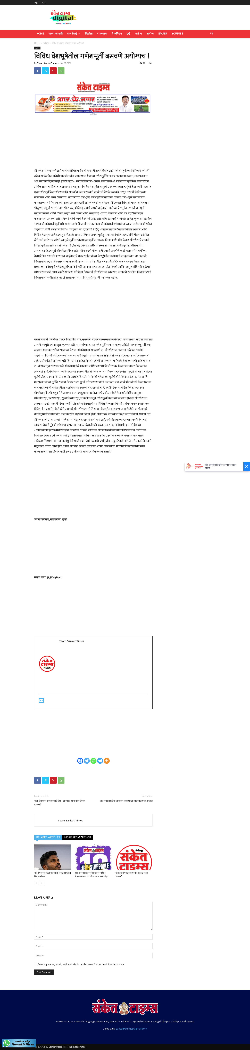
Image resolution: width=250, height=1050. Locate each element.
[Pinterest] (53, 70)
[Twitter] (45, 70)
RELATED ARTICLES (48, 837)
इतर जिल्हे (72, 33)
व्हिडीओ (89, 33)
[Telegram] (100, 761)
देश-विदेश (117, 33)
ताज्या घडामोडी (55, 33)
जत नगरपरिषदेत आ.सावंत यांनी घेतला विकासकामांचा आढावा (126, 801)
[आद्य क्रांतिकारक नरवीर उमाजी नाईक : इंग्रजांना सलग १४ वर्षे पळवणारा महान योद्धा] (93, 857)
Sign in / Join (39, 2)
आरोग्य (150, 33)
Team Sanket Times (47, 63)
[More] (107, 761)
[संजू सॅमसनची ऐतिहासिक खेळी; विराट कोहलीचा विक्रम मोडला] (52, 857)
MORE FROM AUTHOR (77, 837)
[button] (212, 34)
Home (40, 33)
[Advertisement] (93, 144)
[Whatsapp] (93, 761)
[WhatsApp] (61, 70)
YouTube (177, 33)
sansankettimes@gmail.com (131, 1028)
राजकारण (102, 33)
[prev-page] (36, 883)
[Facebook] (37, 70)
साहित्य (138, 33)
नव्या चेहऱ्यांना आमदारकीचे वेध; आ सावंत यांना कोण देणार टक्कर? (59, 802)
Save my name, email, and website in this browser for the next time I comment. (81, 964)
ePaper (162, 33)
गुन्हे (128, 33)
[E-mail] (41, 702)
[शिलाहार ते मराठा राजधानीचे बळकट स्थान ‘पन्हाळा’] (134, 857)
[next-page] (42, 883)
